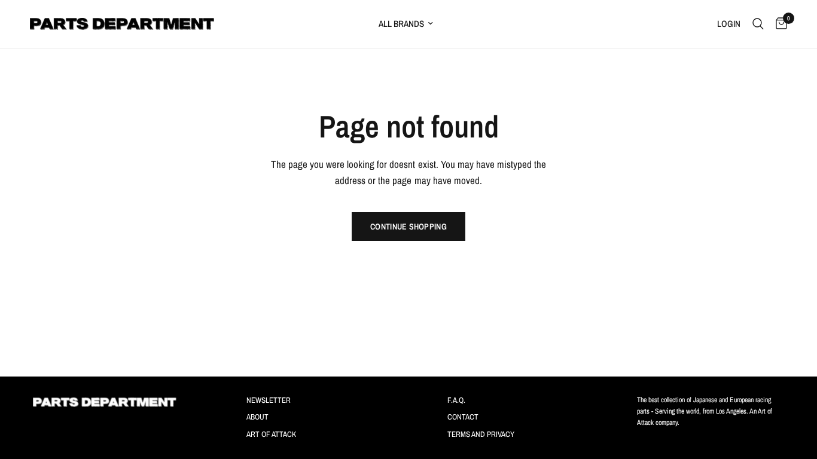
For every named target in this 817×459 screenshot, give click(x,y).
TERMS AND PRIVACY (480, 434)
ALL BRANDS (401, 23)
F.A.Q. (456, 400)
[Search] (758, 24)
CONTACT (462, 417)
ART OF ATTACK (271, 434)
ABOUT (257, 417)
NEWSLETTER (268, 400)
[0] (778, 24)
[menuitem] (460, 24)
